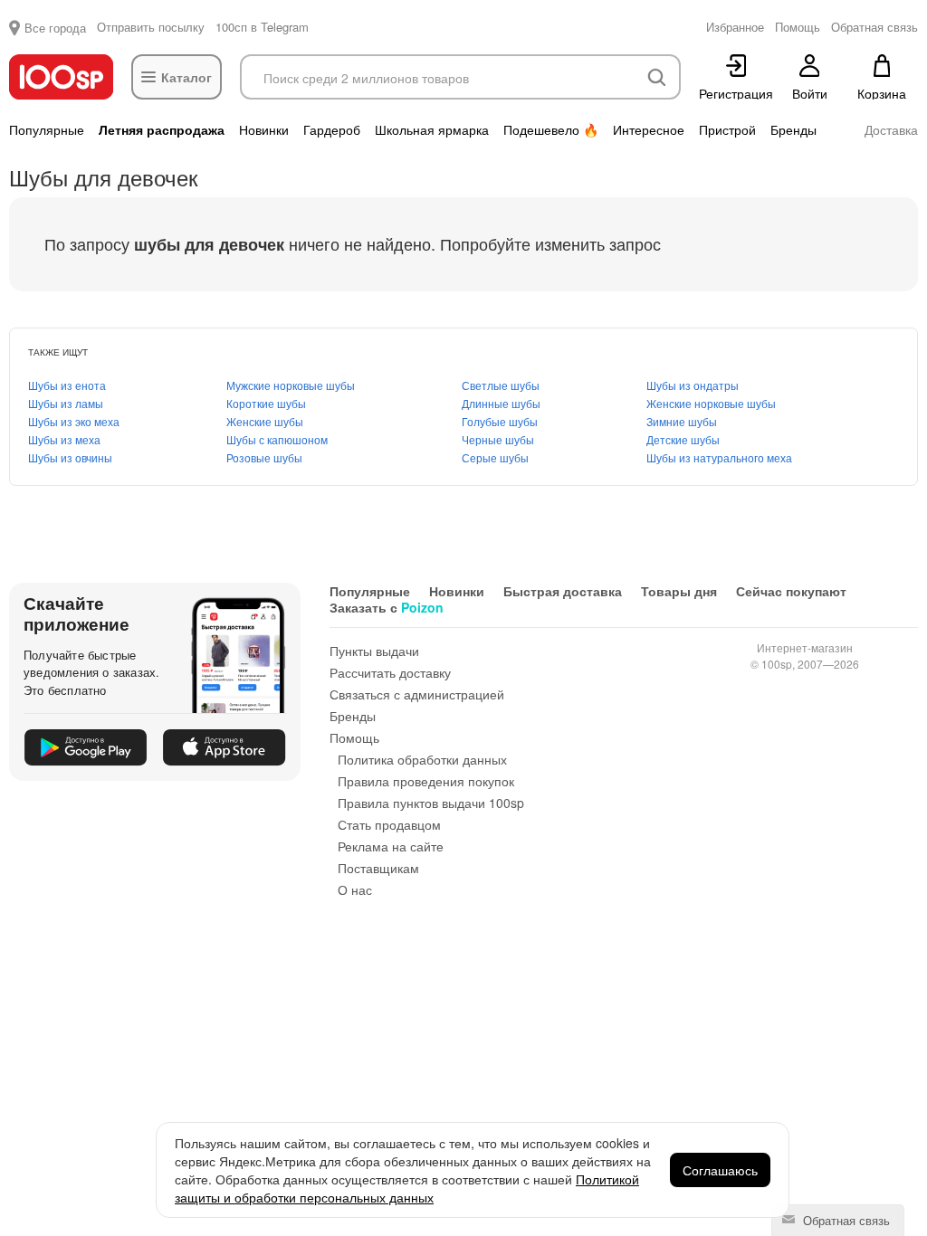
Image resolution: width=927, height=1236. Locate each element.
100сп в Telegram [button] (262, 26)
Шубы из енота (67, 385)
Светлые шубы (501, 385)
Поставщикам (378, 868)
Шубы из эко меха (73, 421)
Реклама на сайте (391, 846)
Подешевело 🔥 (550, 129)
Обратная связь (844, 1220)
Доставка (891, 129)
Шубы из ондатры (692, 385)
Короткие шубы (266, 403)
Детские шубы (683, 439)
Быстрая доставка (562, 591)
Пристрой (727, 129)
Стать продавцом (389, 824)
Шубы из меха (64, 439)
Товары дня (679, 591)
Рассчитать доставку (390, 672)
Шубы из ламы (65, 403)
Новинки (264, 129)
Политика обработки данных (422, 759)
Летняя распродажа (162, 129)
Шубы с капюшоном (277, 439)
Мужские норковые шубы (290, 385)
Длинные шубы (501, 403)
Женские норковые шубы (711, 403)
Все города (55, 27)
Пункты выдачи (374, 651)
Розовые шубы (264, 457)
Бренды (793, 129)
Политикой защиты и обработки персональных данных (407, 1188)
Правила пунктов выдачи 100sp (431, 803)
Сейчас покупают (791, 591)
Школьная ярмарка (432, 129)
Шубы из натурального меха (719, 457)
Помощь (354, 737)
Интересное (648, 129)
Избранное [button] (735, 26)
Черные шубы (498, 439)
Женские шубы (264, 421)
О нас (355, 889)
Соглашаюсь (720, 1170)
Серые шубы (495, 457)
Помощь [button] (797, 26)
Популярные (46, 129)
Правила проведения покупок (426, 781)
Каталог (186, 77)
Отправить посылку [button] (151, 26)
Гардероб (331, 129)
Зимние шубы (681, 421)
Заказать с (387, 607)
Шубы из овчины (70, 457)
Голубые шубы (500, 421)
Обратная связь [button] (874, 26)
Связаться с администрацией (417, 694)
